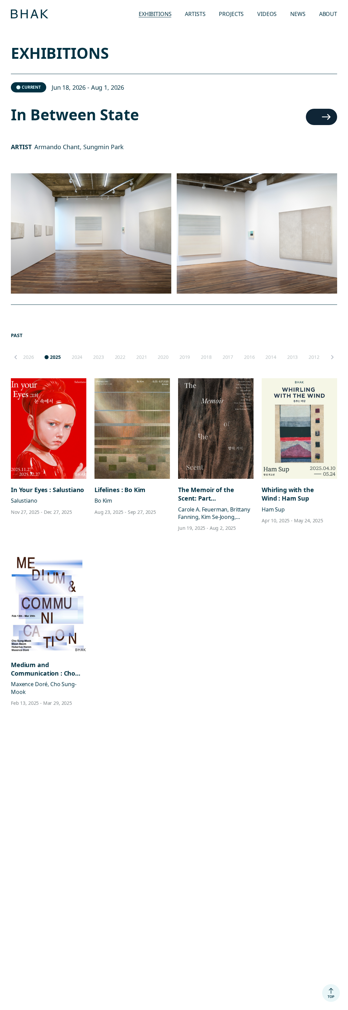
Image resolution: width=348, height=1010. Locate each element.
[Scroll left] (15, 357)
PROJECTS (231, 14)
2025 (55, 357)
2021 (141, 357)
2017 (228, 357)
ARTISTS (195, 14)
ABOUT (328, 14)
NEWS (297, 14)
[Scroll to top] (331, 993)
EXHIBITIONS (155, 14)
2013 (292, 357)
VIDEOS (267, 14)
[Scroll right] (332, 357)
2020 (163, 357)
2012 (314, 357)
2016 (249, 357)
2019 (184, 357)
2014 (270, 357)
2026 (28, 357)
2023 (98, 357)
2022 (120, 357)
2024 (77, 357)
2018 (206, 357)
